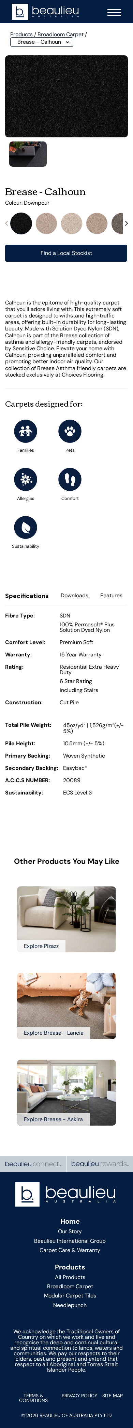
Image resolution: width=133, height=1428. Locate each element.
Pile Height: (20, 744)
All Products (70, 1277)
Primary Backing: (27, 756)
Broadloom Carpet (61, 34)
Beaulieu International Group (70, 1241)
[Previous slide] (6, 223)
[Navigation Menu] (112, 12)
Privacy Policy (79, 1395)
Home (70, 1221)
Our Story (70, 1231)
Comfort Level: (25, 643)
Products (21, 34)
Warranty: (18, 655)
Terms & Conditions (33, 1397)
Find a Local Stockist (66, 253)
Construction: (24, 703)
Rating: (14, 667)
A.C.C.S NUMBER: (27, 781)
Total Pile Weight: (28, 725)
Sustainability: (24, 793)
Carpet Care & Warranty (70, 1250)
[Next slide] (126, 223)
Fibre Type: (20, 616)
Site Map (112, 1395)
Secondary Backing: (31, 768)
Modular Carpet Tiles (70, 1295)
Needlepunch (70, 1305)
